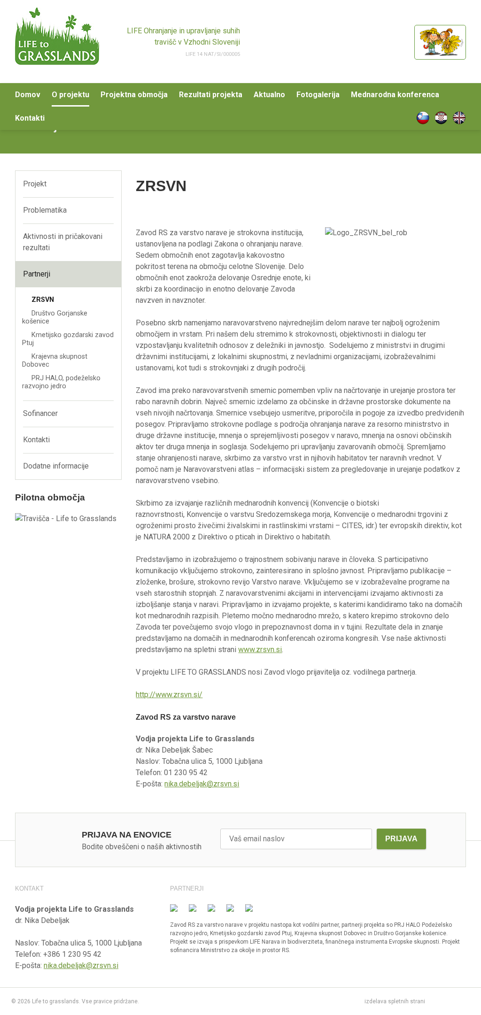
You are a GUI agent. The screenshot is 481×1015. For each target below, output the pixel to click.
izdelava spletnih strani (395, 1001)
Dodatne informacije (56, 465)
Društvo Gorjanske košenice (54, 317)
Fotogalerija (318, 94)
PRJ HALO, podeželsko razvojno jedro (61, 382)
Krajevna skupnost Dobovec (54, 361)
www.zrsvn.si (260, 649)
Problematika (45, 210)
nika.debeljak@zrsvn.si (201, 783)
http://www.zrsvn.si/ (169, 694)
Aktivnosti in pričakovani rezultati (62, 242)
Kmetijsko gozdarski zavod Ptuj (68, 339)
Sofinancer (40, 413)
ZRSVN (42, 300)
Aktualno (269, 94)
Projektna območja (134, 94)
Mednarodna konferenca (395, 94)
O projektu (70, 94)
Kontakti (30, 118)
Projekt (35, 183)
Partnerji (36, 273)
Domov (27, 94)
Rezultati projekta (210, 94)
